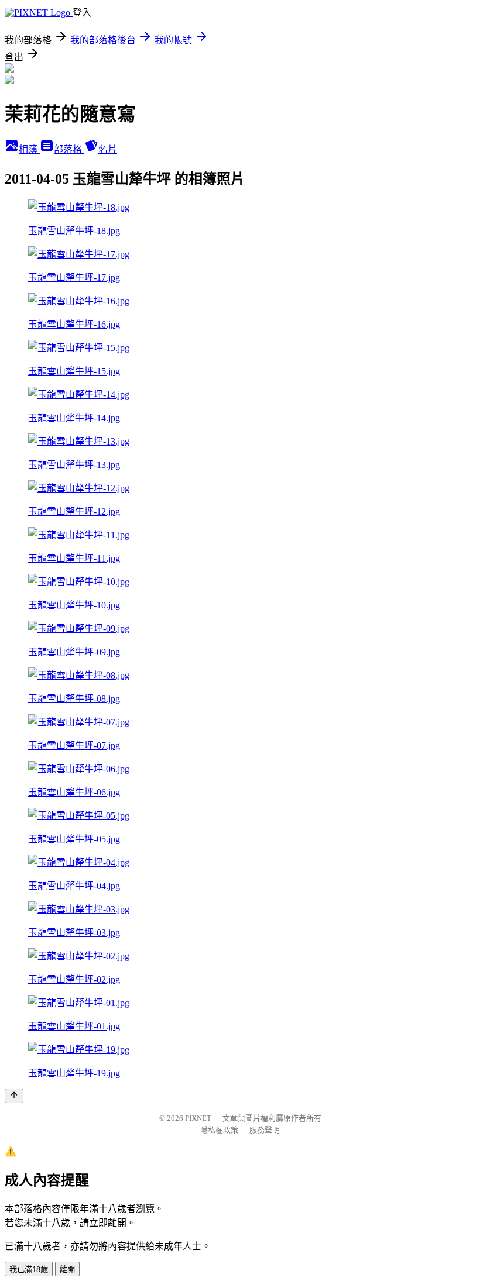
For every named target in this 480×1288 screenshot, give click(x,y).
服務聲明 (264, 1129)
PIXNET (198, 1118)
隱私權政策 (219, 1129)
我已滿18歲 (28, 1269)
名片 (107, 149)
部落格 (69, 149)
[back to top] (14, 1096)
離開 (67, 1269)
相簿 (29, 149)
